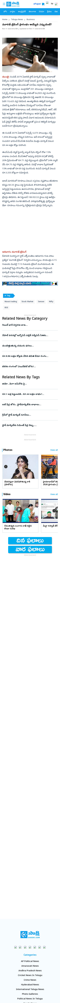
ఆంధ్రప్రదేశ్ (22, 12)
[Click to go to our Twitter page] (25, 947)
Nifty (51, 302)
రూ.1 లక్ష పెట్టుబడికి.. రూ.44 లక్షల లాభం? (29, 394)
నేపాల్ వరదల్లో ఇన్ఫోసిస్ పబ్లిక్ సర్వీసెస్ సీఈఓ (28, 335)
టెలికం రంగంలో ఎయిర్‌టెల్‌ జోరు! (29, 366)
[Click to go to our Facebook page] (15, 947)
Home (4, 19)
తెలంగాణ (32, 12)
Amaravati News (30, 966)
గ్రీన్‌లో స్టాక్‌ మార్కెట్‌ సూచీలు (30, 415)
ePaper (37, 4)
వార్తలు (12, 12)
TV (52, 4)
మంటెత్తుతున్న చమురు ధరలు (29, 346)
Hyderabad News (30, 984)
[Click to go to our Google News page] (44, 947)
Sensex (41, 302)
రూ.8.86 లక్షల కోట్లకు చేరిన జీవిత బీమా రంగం (29, 356)
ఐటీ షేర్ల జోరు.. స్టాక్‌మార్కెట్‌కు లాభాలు (29, 404)
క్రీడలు (49, 12)
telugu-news (17, 19)
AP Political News (30, 961)
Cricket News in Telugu (30, 975)
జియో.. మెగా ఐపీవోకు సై (29, 384)
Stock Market (27, 302)
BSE (6, 308)
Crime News (30, 980)
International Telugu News (30, 989)
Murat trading (11, 302)
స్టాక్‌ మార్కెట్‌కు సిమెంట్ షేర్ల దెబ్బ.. (30, 425)
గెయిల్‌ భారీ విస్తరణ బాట (30, 325)
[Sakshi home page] (30, 935)
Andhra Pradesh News (30, 970)
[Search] (43, 4)
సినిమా (41, 12)
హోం (5, 12)
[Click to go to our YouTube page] (35, 947)
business (31, 19)
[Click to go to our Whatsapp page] (20, 947)
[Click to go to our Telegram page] (40, 947)
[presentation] (5, 467)
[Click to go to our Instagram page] (30, 947)
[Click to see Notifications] (56, 4)
